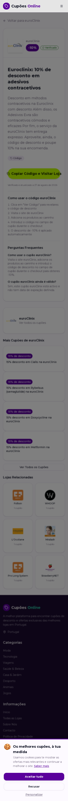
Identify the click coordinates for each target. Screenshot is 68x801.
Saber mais (41, 766)
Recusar (34, 786)
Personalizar (34, 794)
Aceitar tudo (34, 776)
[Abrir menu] (61, 6)
